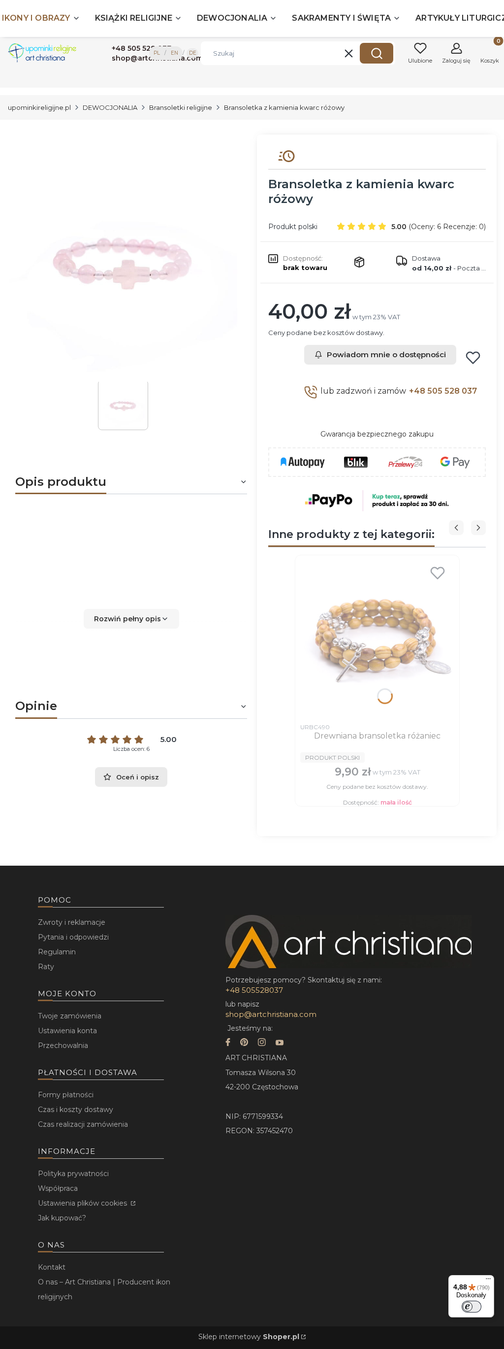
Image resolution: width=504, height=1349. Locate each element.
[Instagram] (262, 1043)
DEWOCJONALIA (110, 107)
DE (192, 53)
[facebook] (227, 1043)
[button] (376, 53)
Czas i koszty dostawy (75, 1109)
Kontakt (51, 1267)
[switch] (471, 1307)
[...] (123, 258)
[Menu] (488, 1281)
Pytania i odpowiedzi (73, 937)
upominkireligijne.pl (39, 107)
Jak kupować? (62, 1218)
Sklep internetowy (248, 1336)
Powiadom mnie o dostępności (386, 354)
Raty (46, 966)
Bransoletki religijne (180, 107)
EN (174, 53)
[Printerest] (244, 1043)
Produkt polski (292, 226)
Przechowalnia (63, 1045)
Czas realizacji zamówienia (83, 1124)
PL (157, 53)
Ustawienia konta (67, 1030)
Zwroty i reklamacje (71, 922)
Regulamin (57, 951)
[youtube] (280, 1043)
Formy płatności (66, 1094)
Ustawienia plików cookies (83, 1203)
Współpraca (58, 1188)
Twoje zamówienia (69, 1016)
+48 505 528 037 (443, 391)
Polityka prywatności (73, 1173)
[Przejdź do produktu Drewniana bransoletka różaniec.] (377, 639)
